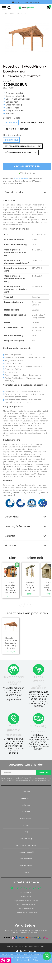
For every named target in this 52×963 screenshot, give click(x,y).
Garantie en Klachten (26, 845)
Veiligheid (26, 805)
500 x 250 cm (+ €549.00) (32, 123)
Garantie (10, 535)
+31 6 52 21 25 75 (27, 888)
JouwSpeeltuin (18, 946)
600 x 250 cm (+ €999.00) (16, 129)
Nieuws (26, 872)
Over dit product (15, 192)
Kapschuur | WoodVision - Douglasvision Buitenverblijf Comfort (10, 643)
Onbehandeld (11, 140)
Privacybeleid (26, 818)
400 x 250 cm (11, 123)
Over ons (26, 791)
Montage (10, 545)
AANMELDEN (43, 773)
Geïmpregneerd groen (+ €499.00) (21, 152)
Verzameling (26, 838)
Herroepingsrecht (26, 852)
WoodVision (37, 205)
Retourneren (26, 865)
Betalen (26, 825)
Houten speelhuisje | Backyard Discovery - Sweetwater (10, 587)
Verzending (12, 516)
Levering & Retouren (17, 526)
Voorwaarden (26, 858)
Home (5, 13)
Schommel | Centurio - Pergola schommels (30, 586)
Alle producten (18, 13)
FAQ (26, 832)
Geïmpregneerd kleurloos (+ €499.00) (23, 146)
